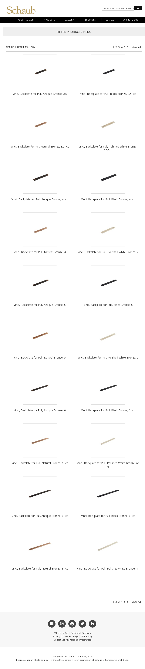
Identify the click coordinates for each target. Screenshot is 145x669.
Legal (76, 636)
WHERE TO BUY (130, 19)
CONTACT (110, 19)
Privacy (56, 636)
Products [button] (49, 19)
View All (136, 47)
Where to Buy (61, 633)
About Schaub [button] (26, 19)
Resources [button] (90, 19)
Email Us (75, 633)
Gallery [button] (69, 19)
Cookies (66, 636)
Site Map (86, 633)
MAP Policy (86, 636)
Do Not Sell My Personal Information (73, 639)
